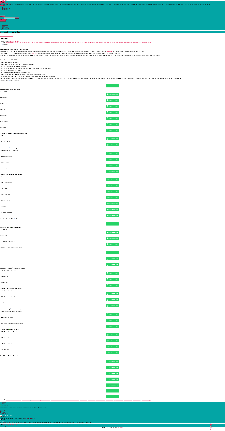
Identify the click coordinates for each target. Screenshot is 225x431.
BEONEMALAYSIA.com (8, 422)
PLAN (3, 10)
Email (3, 403)
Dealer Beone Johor (9, 42)
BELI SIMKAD (5, 11)
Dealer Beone (4, 38)
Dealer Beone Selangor (137, 42)
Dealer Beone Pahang (75, 42)
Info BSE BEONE (113, 385)
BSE (1, 411)
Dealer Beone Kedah (17, 42)
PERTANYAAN (5, 12)
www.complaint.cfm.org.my (29, 418)
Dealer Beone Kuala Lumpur (36, 42)
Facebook (4, 402)
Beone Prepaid (2, 410)
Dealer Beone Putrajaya (110, 42)
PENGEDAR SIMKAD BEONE (6, 36)
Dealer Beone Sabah (119, 42)
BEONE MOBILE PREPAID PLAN (7, 3)
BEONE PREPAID (6, 8)
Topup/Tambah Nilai (4, 413)
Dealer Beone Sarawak (128, 42)
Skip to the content (3, 0)
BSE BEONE (5, 9)
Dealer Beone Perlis (91, 42)
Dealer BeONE (109, 51)
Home (3, 7)
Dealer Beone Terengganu (146, 42)
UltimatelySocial (120, 427)
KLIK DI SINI (34, 53)
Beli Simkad (2, 412)
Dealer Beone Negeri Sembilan (65, 42)
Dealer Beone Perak (83, 42)
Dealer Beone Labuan (46, 42)
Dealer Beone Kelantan (26, 42)
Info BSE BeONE (113, 86)
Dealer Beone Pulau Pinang (101, 42)
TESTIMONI (4, 14)
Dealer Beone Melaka (55, 42)
